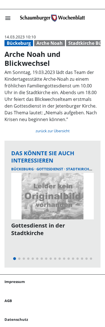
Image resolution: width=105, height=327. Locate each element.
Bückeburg (19, 43)
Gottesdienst (50, 168)
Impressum (14, 281)
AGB (8, 300)
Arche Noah (49, 43)
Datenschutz (16, 319)
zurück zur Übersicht (53, 130)
